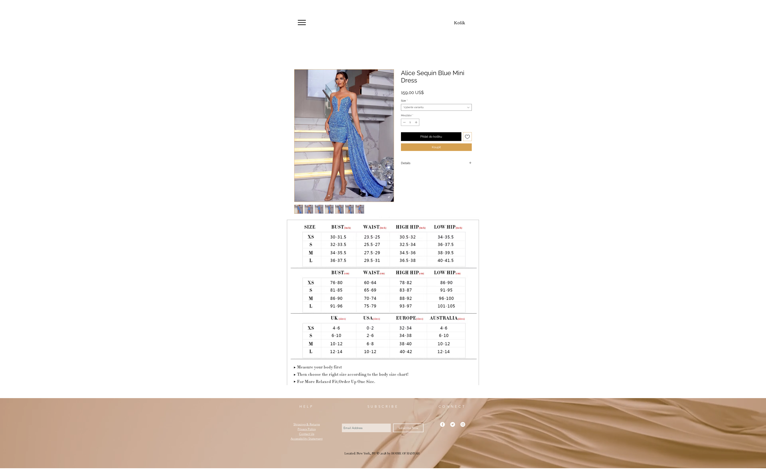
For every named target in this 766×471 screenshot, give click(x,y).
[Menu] (302, 22)
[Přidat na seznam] (467, 136)
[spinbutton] (410, 122)
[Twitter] (452, 424)
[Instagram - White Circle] (462, 424)
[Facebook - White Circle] (442, 424)
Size (404, 100)
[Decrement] (404, 122)
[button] (464, 22)
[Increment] (416, 122)
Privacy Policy (307, 429)
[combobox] (436, 107)
